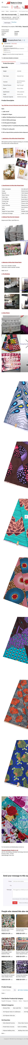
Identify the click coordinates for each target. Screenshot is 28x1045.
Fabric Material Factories (9, 1023)
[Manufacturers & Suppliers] (14, 2)
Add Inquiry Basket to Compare (10, 58)
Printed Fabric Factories (8, 1026)
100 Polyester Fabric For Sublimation (12, 1011)
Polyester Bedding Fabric (9, 1030)
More (3, 1033)
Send (15, 902)
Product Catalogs (23, 990)
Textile (7, 11)
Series (3, 993)
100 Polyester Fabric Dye (9, 1015)
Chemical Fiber (6, 1008)
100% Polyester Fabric (23, 11)
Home (3, 11)
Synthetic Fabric (13, 11)
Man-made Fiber (17, 1008)
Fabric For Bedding (22, 1026)
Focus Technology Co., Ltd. (19, 1038)
